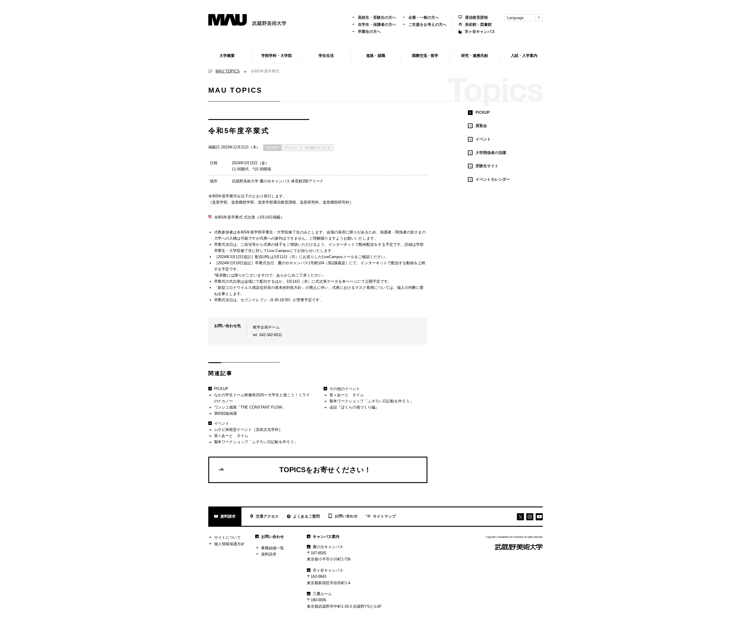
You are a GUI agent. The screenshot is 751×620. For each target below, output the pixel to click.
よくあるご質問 (306, 516)
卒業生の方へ (369, 31)
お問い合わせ (346, 516)
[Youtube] (529, 516)
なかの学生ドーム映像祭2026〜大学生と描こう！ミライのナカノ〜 (262, 398)
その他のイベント (317, 147)
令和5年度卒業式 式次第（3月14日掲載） (249, 217)
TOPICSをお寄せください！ (325, 470)
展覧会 (481, 125)
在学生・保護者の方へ (377, 24)
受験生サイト (487, 166)
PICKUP (272, 147)
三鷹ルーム (322, 594)
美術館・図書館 (478, 24)
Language (515, 18)
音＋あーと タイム (231, 435)
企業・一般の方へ (423, 17)
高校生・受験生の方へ (377, 17)
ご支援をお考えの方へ (427, 24)
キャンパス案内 (326, 536)
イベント (291, 147)
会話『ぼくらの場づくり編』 (354, 407)
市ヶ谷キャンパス (480, 31)
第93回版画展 (225, 413)
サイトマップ (384, 516)
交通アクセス (267, 516)
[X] (520, 516)
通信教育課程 (476, 17)
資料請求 (228, 516)
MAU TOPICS (228, 71)
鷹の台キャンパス (328, 547)
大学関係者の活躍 (491, 152)
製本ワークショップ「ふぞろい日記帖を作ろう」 (256, 442)
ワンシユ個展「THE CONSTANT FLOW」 (250, 407)
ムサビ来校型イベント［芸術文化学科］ (248, 429)
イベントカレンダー (493, 179)
